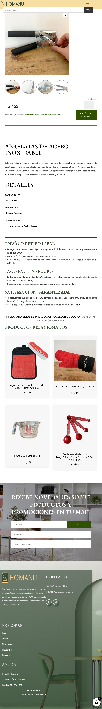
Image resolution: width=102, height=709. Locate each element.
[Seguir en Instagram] (55, 602)
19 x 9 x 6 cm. (12, 200)
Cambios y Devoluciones (13, 679)
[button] (64, 14)
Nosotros (7, 644)
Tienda (5, 638)
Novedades (7, 649)
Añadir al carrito (86, 115)
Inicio (10, 316)
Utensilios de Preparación (50, 114)
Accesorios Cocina (32, 114)
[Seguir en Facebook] (49, 602)
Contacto (6, 655)
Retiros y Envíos (10, 673)
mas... (88, 10)
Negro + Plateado (14, 213)
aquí (78, 304)
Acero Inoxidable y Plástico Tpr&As (22, 226)
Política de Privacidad (12, 684)
